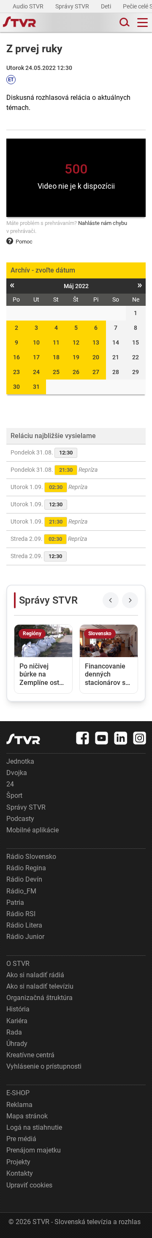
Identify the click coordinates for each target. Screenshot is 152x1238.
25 (56, 372)
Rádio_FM (21, 891)
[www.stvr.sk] (23, 739)
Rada (14, 1032)
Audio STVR (29, 6)
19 (76, 357)
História (18, 1009)
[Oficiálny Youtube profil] (101, 738)
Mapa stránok (27, 1116)
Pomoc (24, 241)
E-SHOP (18, 1093)
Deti (106, 6)
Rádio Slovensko (31, 857)
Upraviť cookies (29, 1185)
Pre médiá (21, 1139)
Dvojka (16, 773)
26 (76, 372)
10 (36, 342)
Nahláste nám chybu (102, 223)
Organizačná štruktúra (39, 998)
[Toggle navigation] (142, 22)
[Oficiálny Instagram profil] (139, 738)
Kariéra (16, 1021)
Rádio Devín (24, 879)
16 (16, 357)
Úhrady (16, 1044)
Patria (15, 902)
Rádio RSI (20, 914)
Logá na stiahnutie (34, 1127)
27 (95, 372)
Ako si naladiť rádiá (35, 975)
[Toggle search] (123, 22)
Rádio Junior (25, 937)
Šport (14, 795)
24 (36, 372)
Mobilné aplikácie (32, 830)
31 (36, 386)
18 (56, 357)
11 (56, 342)
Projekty (18, 1162)
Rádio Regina (26, 868)
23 (16, 372)
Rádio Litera (24, 925)
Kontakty (19, 1173)
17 (36, 357)
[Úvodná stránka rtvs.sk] (19, 22)
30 (16, 386)
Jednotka (20, 761)
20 (95, 357)
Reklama (19, 1105)
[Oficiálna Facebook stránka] (82, 738)
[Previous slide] (111, 600)
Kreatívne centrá (30, 1055)
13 (95, 342)
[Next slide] (130, 600)
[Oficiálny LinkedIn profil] (120, 738)
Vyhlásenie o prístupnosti (43, 1066)
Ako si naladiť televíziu (39, 986)
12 (76, 342)
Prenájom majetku (33, 1150)
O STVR (18, 964)
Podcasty (20, 819)
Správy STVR (72, 6)
